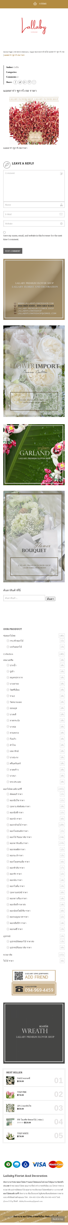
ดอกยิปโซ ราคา (17, 800)
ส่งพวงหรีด (8, 660)
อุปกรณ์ (6, 936)
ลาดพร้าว (14, 769)
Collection (8, 654)
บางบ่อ (13, 726)
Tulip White (23, 1133)
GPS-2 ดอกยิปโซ (24, 1105)
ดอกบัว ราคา (16, 818)
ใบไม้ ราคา (8, 960)
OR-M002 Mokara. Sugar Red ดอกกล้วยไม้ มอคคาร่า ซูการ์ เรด (39, 52)
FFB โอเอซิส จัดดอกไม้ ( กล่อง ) (30, 1119)
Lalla (16, 67)
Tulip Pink (21, 1092)
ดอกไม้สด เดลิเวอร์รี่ (12, 789)
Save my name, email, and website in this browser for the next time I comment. (32, 237)
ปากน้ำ (13, 665)
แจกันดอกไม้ (16, 646)
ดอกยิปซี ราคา (16, 812)
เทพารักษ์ (14, 751)
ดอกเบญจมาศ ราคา (19, 916)
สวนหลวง (14, 732)
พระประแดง (15, 781)
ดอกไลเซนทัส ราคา (19, 831)
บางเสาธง (14, 683)
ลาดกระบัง (15, 720)
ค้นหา (50, 599)
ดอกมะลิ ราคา (16, 855)
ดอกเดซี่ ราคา (16, 929)
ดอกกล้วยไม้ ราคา (18, 824)
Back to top (58, 1219)
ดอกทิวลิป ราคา (17, 867)
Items (42, 3)
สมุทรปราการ (16, 677)
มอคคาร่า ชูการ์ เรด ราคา (14, 55)
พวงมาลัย (7, 954)
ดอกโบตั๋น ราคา (17, 886)
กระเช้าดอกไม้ (16, 640)
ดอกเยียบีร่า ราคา (18, 923)
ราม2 (12, 696)
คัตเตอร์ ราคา (16, 794)
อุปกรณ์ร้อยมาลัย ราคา (21, 947)
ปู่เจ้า (12, 671)
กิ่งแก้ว (13, 738)
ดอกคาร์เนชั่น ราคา (19, 843)
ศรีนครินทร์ (15, 763)
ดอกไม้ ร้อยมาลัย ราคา (21, 837)
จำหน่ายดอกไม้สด (18, 1182)
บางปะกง (14, 757)
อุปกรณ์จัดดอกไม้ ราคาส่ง (22, 941)
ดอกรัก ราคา (16, 873)
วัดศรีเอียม (15, 689)
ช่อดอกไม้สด (9, 635)
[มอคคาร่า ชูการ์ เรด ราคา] (34, 82)
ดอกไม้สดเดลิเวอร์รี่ (11, 1193)
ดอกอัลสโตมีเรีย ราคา (20, 910)
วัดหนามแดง (16, 702)
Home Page (7, 52)
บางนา (13, 775)
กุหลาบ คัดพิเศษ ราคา (20, 806)
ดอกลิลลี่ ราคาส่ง (18, 904)
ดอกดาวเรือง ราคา (18, 898)
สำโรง (13, 745)
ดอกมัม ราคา (16, 880)
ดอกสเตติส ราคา (17, 849)
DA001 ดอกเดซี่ (23, 1078)
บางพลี (13, 714)
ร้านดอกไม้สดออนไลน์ (35, 1182)
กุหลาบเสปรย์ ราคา (19, 892)
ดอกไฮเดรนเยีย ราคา (20, 861)
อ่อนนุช (13, 708)
